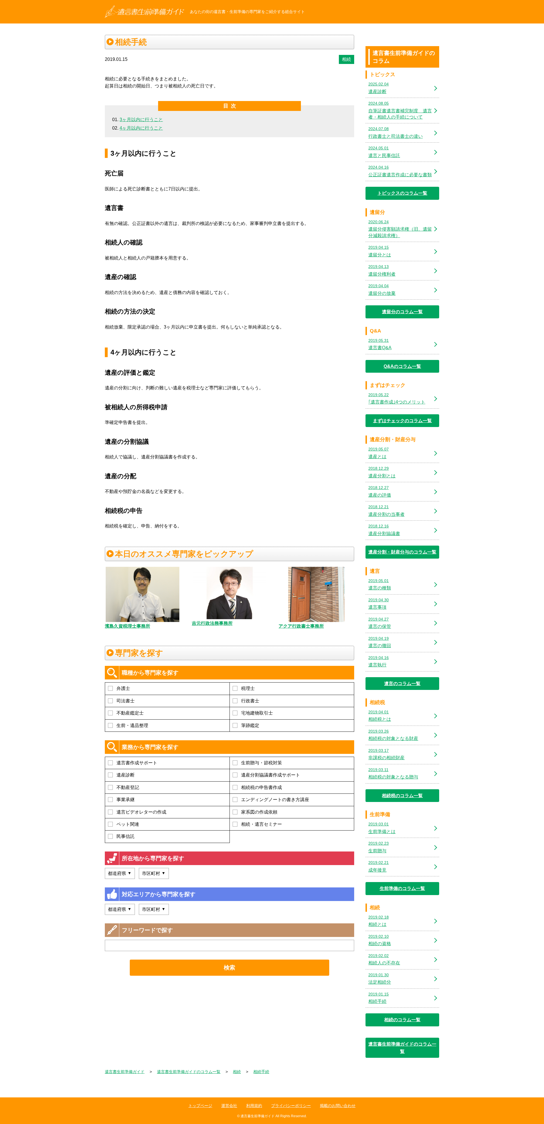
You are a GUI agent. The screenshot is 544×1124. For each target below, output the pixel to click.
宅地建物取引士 (257, 713)
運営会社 (229, 1105)
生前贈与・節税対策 (261, 762)
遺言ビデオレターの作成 (141, 812)
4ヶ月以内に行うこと (141, 128)
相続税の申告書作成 (261, 787)
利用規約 (254, 1105)
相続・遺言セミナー (261, 824)
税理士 (248, 688)
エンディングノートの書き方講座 (275, 799)
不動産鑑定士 (130, 713)
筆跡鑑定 (250, 725)
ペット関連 (127, 824)
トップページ (200, 1105)
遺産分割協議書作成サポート (270, 775)
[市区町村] (154, 873)
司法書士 (125, 700)
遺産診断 (125, 775)
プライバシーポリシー (291, 1105)
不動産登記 (127, 787)
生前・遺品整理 (132, 725)
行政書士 (250, 700)
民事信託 (125, 836)
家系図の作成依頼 (259, 812)
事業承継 (125, 799)
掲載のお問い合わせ (338, 1105)
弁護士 (123, 688)
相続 (346, 59)
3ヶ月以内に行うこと (141, 119)
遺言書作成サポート (136, 762)
